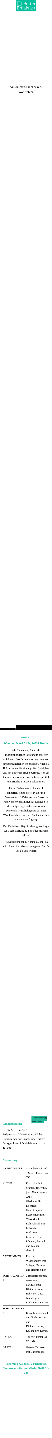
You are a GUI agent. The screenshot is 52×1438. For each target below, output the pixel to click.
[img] (26, 370)
